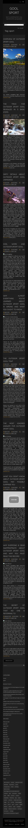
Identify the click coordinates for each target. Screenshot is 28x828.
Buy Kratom (11, 784)
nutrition (12, 795)
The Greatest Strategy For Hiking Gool (11, 711)
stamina (10, 806)
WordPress (7, 821)
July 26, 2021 (7, 44)
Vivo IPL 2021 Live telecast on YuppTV (11, 813)
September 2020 (6, 749)
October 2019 (6, 773)
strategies (18, 806)
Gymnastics (14, 793)
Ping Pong (12, 797)
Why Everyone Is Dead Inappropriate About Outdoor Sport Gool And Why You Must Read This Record (14, 550)
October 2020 (6, 747)
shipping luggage (18, 802)
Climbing (16, 786)
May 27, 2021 (7, 249)
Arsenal (12, 782)
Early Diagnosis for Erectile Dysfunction (11, 791)
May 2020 (5, 758)
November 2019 (6, 771)
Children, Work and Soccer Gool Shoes (11, 701)
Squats (21, 804)
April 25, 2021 (7, 431)
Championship (7, 786)
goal (10, 793)
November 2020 (6, 745)
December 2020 (6, 743)
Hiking (19, 793)
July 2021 (5, 728)
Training (11, 811)
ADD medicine (7, 782)
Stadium (5, 806)
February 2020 (6, 764)
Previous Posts (9, 660)
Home (18, 28)
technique (20, 808)
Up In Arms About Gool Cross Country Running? (13, 709)
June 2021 (5, 730)
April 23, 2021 (7, 487)
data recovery (6, 788)
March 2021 (5, 736)
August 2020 (5, 751)
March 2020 (5, 762)
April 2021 (5, 734)
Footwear (6, 793)
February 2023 (6, 721)
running (12, 802)
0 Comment (7, 46)
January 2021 (6, 741)
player (19, 797)
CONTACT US (10, 824)
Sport (23, 44)
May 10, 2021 (7, 312)
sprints (17, 804)
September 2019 (6, 775)
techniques (6, 811)
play (16, 797)
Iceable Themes (20, 821)
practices (10, 800)
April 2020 (5, 760)
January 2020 (6, 766)
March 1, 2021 (7, 559)
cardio (16, 784)
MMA (8, 795)
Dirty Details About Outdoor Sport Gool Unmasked (14, 177)
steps (18, 116)
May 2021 (5, 732)
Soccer (4, 678)
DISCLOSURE (17, 824)
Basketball (6, 784)
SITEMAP (22, 824)
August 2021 (5, 726)
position (5, 800)
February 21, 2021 (8, 616)
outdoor (12, 46)
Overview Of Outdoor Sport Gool (10, 707)
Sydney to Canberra (12, 808)
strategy (5, 808)
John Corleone (14, 44)
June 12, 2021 (7, 115)
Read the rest (6, 97)
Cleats (12, 786)
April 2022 (5, 724)
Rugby (5, 802)
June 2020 (5, 756)
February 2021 (6, 739)
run (8, 802)
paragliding (6, 797)
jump (5, 795)
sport (15, 46)
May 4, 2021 (7, 364)
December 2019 (6, 768)
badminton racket (18, 782)
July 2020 (5, 753)
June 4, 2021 (7, 182)
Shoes (5, 804)
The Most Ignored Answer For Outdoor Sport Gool (14, 426)
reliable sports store (17, 800)
